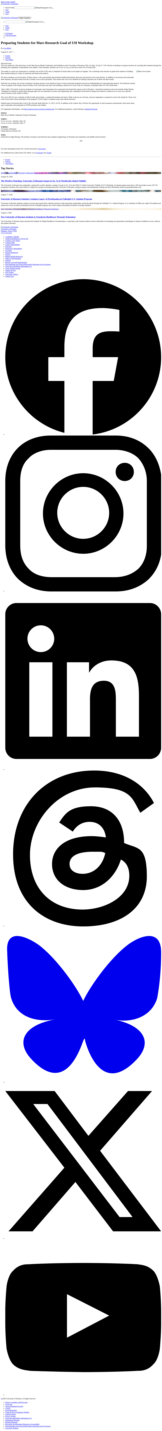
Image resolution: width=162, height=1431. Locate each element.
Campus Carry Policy (12, 241)
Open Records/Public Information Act (18, 266)
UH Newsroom (10, 35)
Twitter (48, 153)
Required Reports (11, 1422)
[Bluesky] (83, 1082)
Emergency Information (13, 249)
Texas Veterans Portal (12, 268)
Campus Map (10, 243)
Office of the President (13, 258)
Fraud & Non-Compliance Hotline (17, 1412)
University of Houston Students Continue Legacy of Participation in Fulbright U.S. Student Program (46, 199)
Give (7, 14)
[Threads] (83, 926)
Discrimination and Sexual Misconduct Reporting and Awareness (28, 264)
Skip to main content (8, 2)
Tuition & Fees (10, 270)
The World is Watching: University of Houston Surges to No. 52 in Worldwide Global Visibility (43, 181)
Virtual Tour (9, 276)
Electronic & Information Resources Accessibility (22, 1424)
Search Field (9, 8)
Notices (8, 58)
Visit (6, 10)
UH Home (9, 33)
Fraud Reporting (11, 1410)
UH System (9, 272)
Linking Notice (10, 1414)
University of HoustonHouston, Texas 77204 (9, 230)
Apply (7, 12)
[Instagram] (83, 591)
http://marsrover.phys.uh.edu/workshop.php (39, 109)
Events (7, 56)
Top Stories (9, 60)
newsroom (42, 149)
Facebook (39, 153)
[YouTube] (83, 1395)
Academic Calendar (12, 237)
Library (7, 254)
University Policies (11, 1428)
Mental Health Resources (14, 256)
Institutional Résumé (12, 1420)
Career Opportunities (12, 245)
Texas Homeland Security (14, 1406)
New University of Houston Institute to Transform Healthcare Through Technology (38, 217)
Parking (8, 260)
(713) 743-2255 (6, 233)
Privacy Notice (10, 1416)
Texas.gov (8, 1404)
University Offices (11, 274)
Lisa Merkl (7, 48)
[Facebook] (83, 434)
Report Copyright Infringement (16, 262)
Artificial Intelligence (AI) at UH (16, 239)
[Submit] (52, 8)
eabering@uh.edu (91, 109)
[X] (83, 1238)
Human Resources (11, 252)
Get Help (8, 251)
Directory (8, 247)
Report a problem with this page (16, 1402)
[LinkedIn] (83, 769)
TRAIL (8, 1408)
